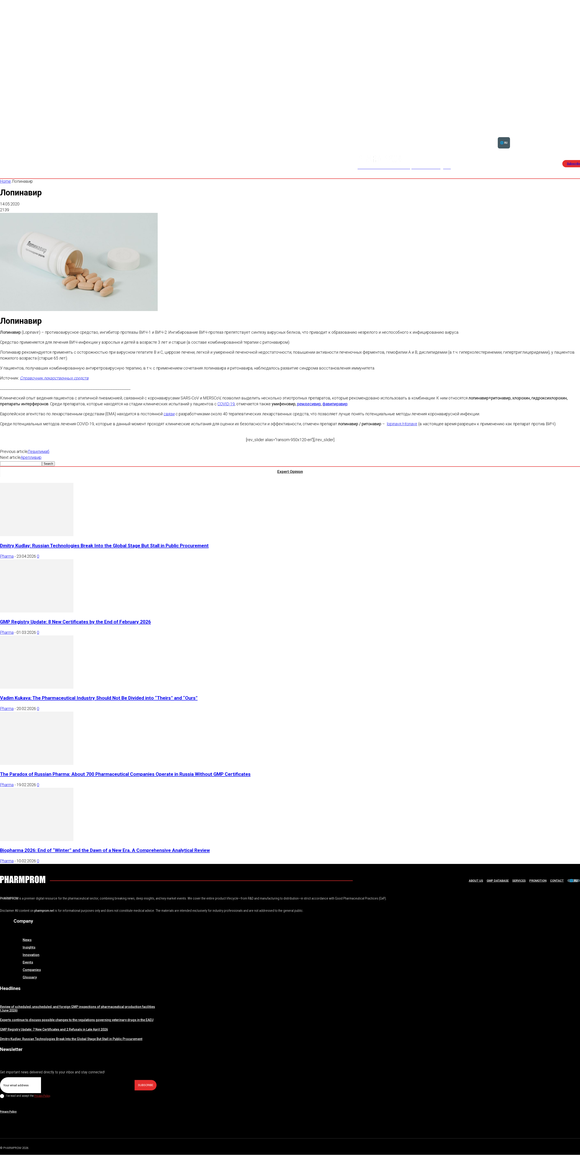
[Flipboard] (567, 1147)
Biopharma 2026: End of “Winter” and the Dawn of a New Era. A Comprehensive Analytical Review (105, 850)
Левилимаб (38, 451)
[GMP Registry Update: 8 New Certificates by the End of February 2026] (36, 611)
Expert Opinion (290, 471)
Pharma (7, 556)
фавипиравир (335, 403)
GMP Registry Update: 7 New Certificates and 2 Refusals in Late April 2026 (54, 1029)
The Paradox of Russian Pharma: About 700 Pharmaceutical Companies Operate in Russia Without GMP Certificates (125, 774)
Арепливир (31, 457)
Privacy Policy (42, 1095)
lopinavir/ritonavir (402, 423)
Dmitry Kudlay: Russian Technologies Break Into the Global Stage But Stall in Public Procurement (104, 545)
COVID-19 (226, 403)
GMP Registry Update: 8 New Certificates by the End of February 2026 (75, 622)
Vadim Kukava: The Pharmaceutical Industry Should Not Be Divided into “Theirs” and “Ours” (99, 698)
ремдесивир (309, 403)
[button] (564, 137)
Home (5, 181)
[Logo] (22, 879)
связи (169, 413)
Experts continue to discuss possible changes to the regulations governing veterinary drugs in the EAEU (76, 1020)
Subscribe (145, 1085)
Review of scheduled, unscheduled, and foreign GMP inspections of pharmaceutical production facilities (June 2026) (77, 1008)
